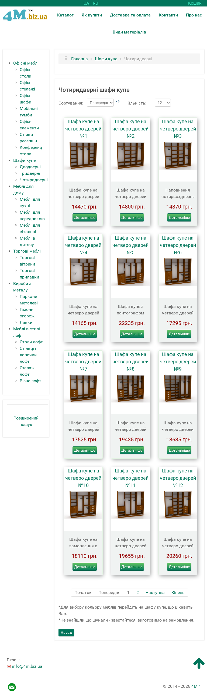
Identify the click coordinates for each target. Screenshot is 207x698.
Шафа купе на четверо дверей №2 (130, 129)
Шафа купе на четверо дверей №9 (178, 361)
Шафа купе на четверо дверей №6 (178, 245)
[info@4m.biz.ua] (9, 666)
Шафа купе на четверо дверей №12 (178, 478)
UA (87, 3)
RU (95, 3)
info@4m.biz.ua (27, 666)
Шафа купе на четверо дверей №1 (83, 129)
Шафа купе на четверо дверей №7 (83, 361)
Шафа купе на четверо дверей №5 (130, 245)
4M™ (195, 686)
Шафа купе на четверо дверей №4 (83, 245)
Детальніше (84, 217)
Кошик (195, 3)
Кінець (178, 592)
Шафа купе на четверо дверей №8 (130, 361)
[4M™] (25, 15)
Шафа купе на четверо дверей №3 (178, 129)
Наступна (155, 592)
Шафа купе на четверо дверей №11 (130, 478)
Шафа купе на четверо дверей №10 (83, 478)
